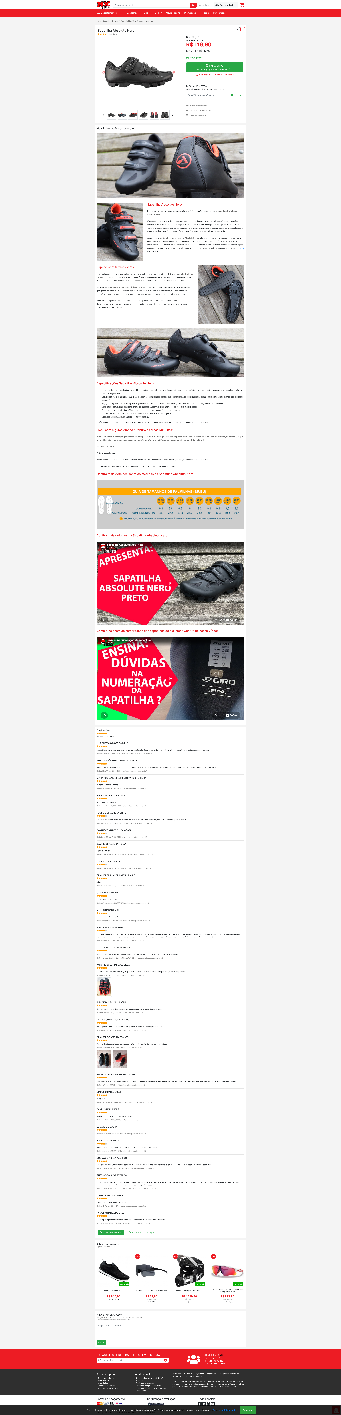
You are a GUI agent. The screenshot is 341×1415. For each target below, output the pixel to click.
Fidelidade (157, 1386)
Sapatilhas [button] (132, 12)
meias (241, 248)
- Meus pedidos (103, 1381)
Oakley (158, 12)
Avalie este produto (112, 1232)
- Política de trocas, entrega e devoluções (151, 1388)
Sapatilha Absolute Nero (143, 21)
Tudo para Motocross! (213, 12)
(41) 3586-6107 (214, 1360)
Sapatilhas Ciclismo (111, 21)
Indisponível (214, 67)
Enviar (101, 1342)
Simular (238, 95)
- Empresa (139, 1381)
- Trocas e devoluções (106, 1378)
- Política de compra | (144, 1386)
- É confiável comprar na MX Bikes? (149, 1378)
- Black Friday (140, 1391)
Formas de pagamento (197, 115)
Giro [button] (146, 12)
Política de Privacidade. (225, 1410)
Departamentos (109, 12)
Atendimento (205, 5)
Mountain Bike (126, 21)
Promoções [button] (190, 12)
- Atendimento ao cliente (106, 1386)
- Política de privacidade (144, 1383)
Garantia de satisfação (197, 106)
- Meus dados (102, 1383)
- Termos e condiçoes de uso (108, 1388)
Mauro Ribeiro (173, 12)
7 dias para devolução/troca (199, 110)
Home (99, 21)
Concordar (248, 1410)
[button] (226, 5)
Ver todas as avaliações (143, 1232)
